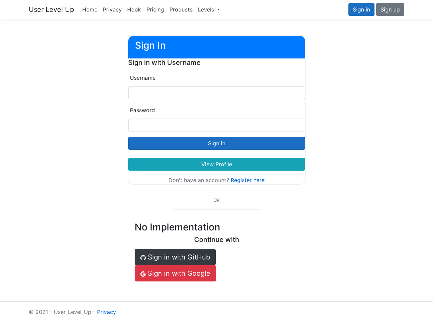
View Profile (216, 164)
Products (180, 9)
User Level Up (51, 9)
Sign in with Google (178, 273)
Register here (248, 180)
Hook (134, 9)
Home (89, 9)
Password (142, 110)
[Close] (39, 313)
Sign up (390, 9)
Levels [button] (207, 9)
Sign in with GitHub (178, 257)
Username (143, 77)
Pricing (155, 9)
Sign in (361, 9)
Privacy (112, 9)
